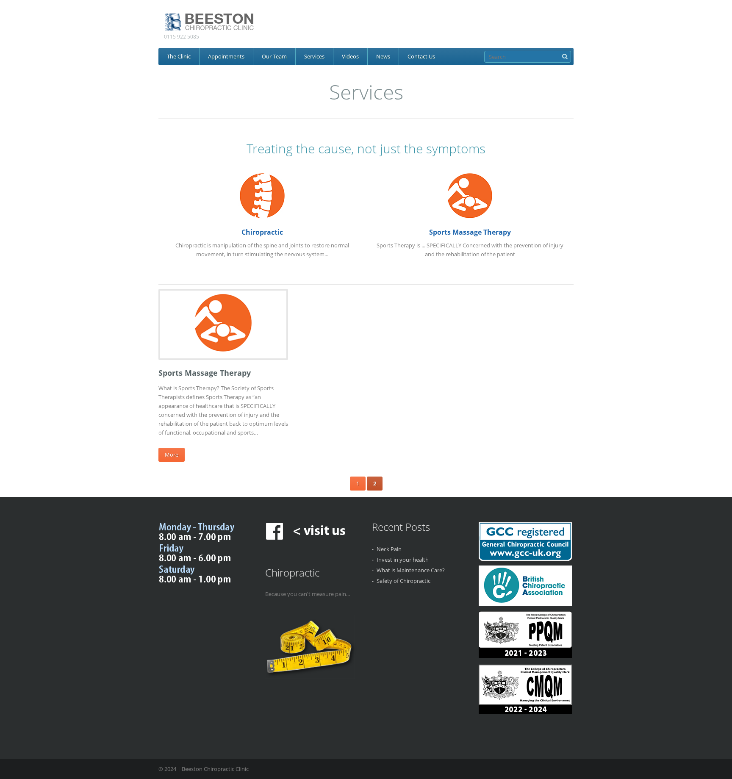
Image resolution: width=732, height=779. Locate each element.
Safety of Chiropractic (403, 581)
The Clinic (179, 56)
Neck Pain (389, 549)
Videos (350, 56)
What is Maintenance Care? (411, 570)
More (171, 454)
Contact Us (421, 56)
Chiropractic (262, 232)
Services (314, 56)
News (383, 56)
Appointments (226, 56)
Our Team (274, 56)
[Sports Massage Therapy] (223, 353)
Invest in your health (403, 559)
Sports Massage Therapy (470, 232)
